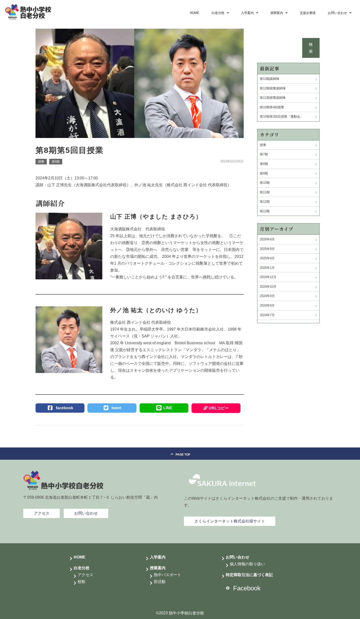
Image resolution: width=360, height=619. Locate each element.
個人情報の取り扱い (247, 564)
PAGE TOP (183, 454)
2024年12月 (268, 277)
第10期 (265, 183)
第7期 (264, 154)
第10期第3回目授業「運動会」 (281, 116)
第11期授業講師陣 (273, 97)
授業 (41, 161)
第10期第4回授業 (272, 107)
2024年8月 (267, 305)
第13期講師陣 (269, 79)
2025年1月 (267, 268)
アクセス (85, 575)
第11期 (265, 192)
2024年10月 (268, 286)
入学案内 (247, 13)
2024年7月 (267, 315)
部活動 (160, 582)
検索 (311, 47)
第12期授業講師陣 (273, 88)
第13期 (265, 211)
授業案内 (276, 13)
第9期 (264, 173)
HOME (194, 13)
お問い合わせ (337, 13)
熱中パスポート (167, 575)
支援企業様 (308, 13)
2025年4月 (267, 258)
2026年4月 (267, 239)
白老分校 (218, 13)
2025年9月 (267, 249)
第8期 (56, 161)
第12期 (265, 201)
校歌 (81, 582)
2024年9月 (267, 296)
